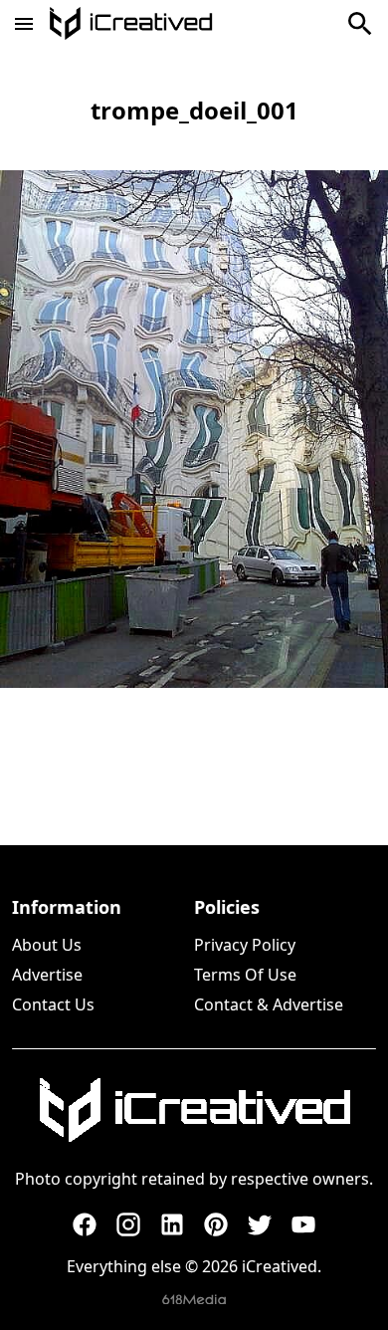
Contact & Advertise (268, 1004)
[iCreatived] (194, 1110)
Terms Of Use (245, 975)
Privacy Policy (244, 945)
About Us (47, 945)
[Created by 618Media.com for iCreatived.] (194, 1299)
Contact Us (53, 1004)
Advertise (47, 975)
